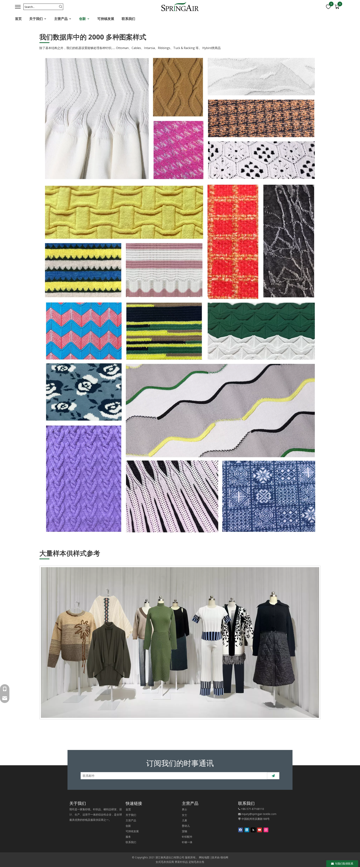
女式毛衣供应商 (165, 862)
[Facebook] (240, 829)
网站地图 (204, 857)
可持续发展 (105, 18)
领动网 (224, 857)
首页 (18, 18)
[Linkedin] (246, 829)
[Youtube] (259, 829)
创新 (83, 18)
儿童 (184, 820)
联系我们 (128, 18)
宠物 (184, 831)
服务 (128, 836)
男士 (184, 809)
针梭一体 (187, 842)
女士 (184, 815)
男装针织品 (181, 862)
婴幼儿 (186, 826)
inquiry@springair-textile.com (259, 814)
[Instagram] (266, 829)
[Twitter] (253, 829)
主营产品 (61, 18)
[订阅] (273, 775)
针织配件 (187, 836)
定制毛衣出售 (196, 862)
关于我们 (36, 18)
